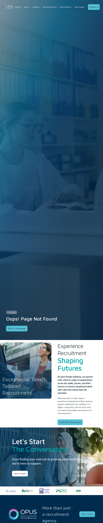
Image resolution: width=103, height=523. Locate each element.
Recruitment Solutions (49, 7)
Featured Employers (65, 7)
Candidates (36, 7)
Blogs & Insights (79, 7)
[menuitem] (18, 7)
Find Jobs (17, 7)
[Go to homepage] (8, 7)
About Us (26, 7)
